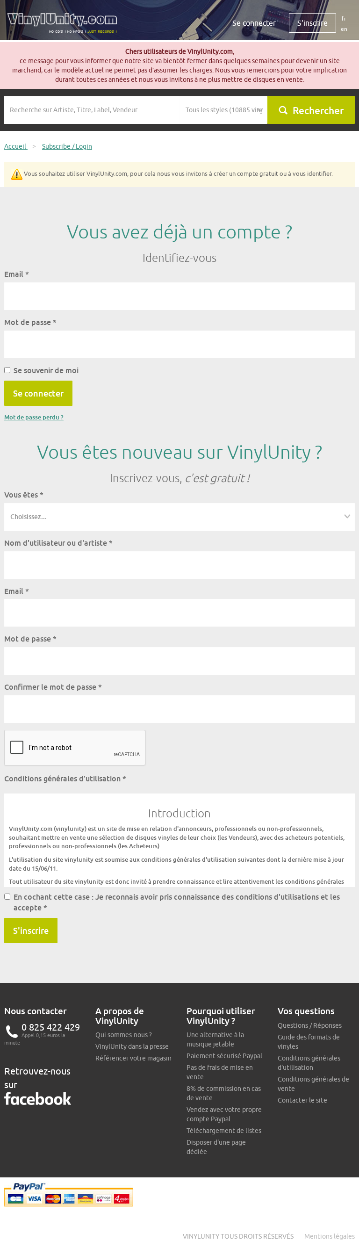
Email (16, 274)
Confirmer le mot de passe (53, 687)
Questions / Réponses (310, 1025)
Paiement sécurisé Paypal (224, 1056)
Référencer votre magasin (133, 1058)
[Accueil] (65, 26)
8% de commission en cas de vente (224, 1093)
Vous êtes (23, 494)
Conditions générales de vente (313, 1083)
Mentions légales (329, 1236)
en (344, 28)
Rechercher (318, 110)
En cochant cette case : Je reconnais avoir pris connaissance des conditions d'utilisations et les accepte (177, 902)
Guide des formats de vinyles (309, 1041)
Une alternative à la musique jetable (215, 1039)
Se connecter (254, 23)
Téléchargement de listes (224, 1130)
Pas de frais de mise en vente (220, 1072)
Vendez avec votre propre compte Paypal (224, 1114)
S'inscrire (312, 23)
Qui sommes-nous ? (123, 1035)
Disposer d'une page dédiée (216, 1147)
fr (344, 18)
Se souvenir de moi (46, 370)
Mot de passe (30, 322)
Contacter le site (302, 1100)
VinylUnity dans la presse (132, 1046)
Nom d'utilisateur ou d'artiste (58, 543)
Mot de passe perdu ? (34, 417)
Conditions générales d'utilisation (65, 778)
